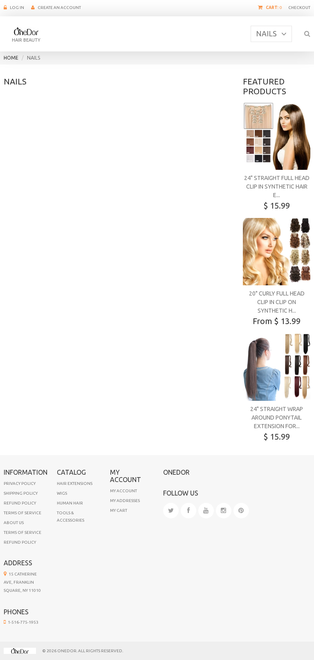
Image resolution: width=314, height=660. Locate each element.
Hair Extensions (74, 483)
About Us (14, 522)
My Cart (118, 510)
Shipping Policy (21, 493)
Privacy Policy (20, 483)
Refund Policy (20, 503)
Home (11, 57)
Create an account (59, 7)
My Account (123, 491)
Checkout (299, 7)
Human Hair (70, 503)
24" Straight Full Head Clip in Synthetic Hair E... (277, 186)
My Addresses (125, 500)
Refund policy (20, 542)
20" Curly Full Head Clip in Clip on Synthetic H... (277, 302)
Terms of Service (22, 513)
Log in (17, 7)
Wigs (62, 493)
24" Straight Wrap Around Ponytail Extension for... (276, 417)
